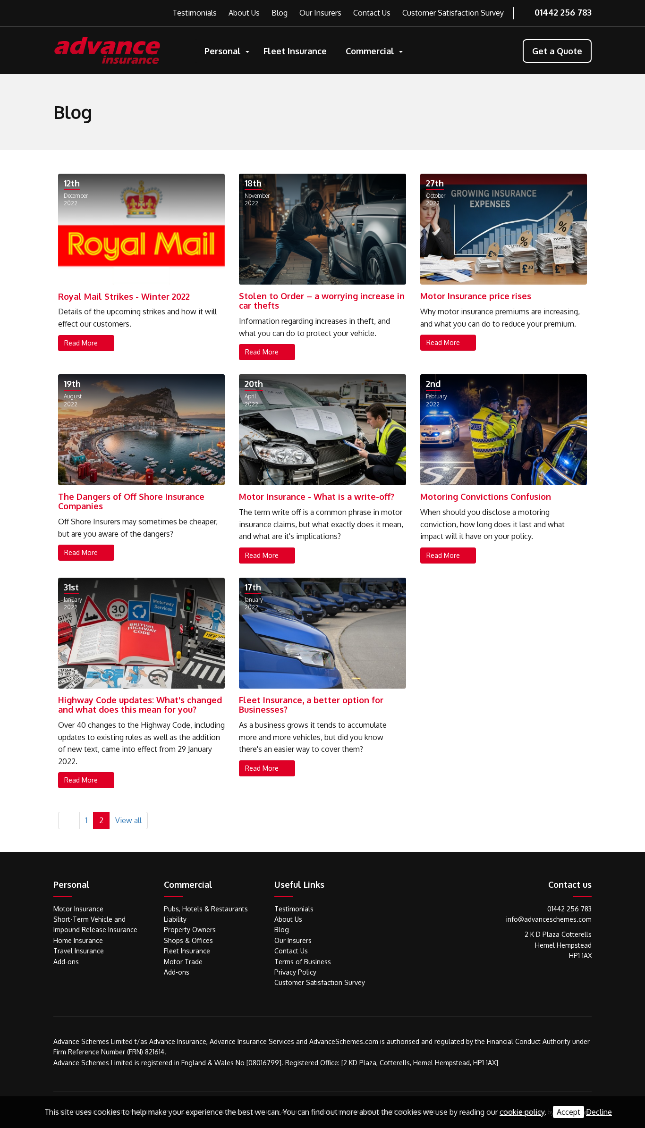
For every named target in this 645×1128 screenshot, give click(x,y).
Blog (280, 12)
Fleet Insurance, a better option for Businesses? (311, 705)
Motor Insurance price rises (475, 296)
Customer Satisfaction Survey (453, 12)
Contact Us (371, 12)
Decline (599, 1112)
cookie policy (522, 1112)
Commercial (370, 51)
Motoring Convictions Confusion (485, 496)
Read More (82, 343)
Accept (568, 1112)
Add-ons (66, 962)
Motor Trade (183, 962)
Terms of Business (302, 962)
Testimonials (194, 12)
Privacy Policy (295, 972)
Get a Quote (557, 51)
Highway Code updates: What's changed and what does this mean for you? (140, 705)
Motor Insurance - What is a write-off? (316, 496)
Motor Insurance (78, 909)
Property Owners (190, 930)
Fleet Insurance (295, 51)
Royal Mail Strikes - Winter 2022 (124, 296)
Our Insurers (320, 12)
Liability (175, 919)
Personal (222, 51)
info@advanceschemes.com (549, 919)
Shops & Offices (188, 940)
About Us (244, 12)
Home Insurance (78, 940)
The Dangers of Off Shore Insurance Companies (131, 501)
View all (128, 820)
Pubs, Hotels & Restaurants (206, 909)
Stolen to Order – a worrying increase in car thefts (322, 301)
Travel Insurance (78, 951)
